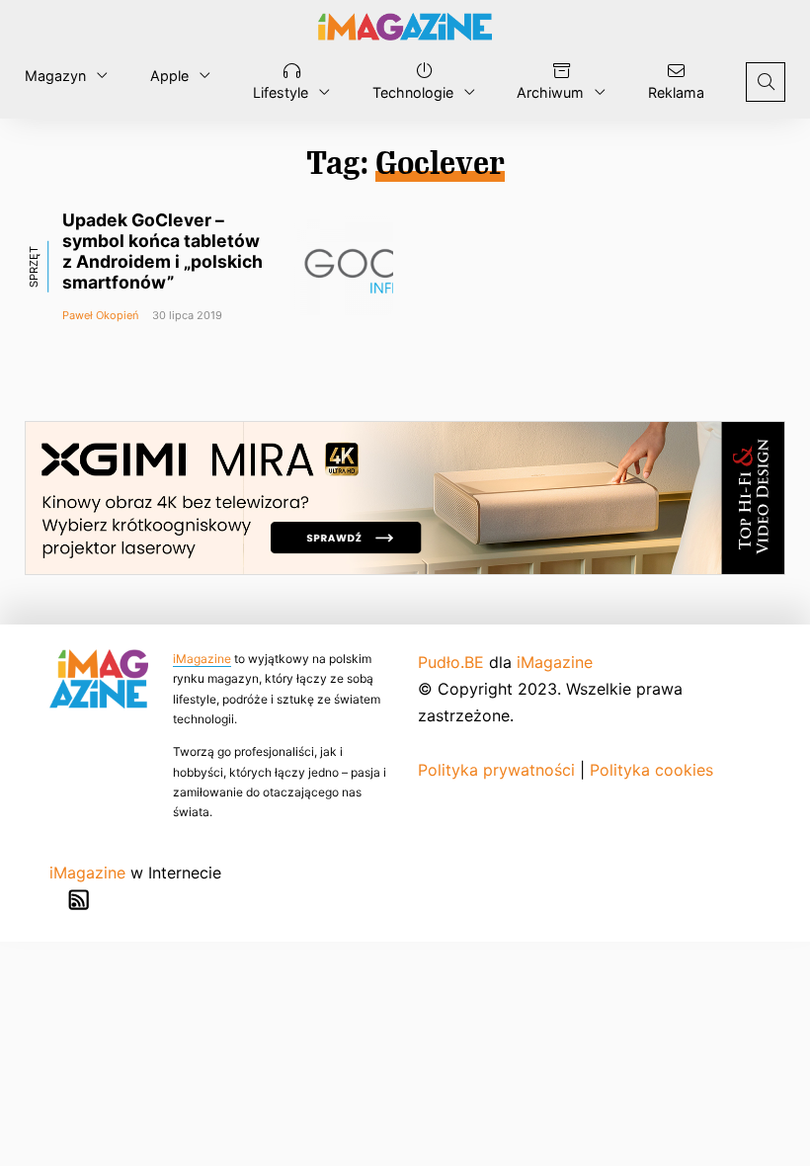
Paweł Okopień (100, 315)
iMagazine (202, 658)
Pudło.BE (451, 662)
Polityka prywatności (496, 770)
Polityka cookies (651, 770)
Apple (169, 75)
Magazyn (55, 75)
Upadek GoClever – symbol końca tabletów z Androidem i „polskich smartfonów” (162, 250)
